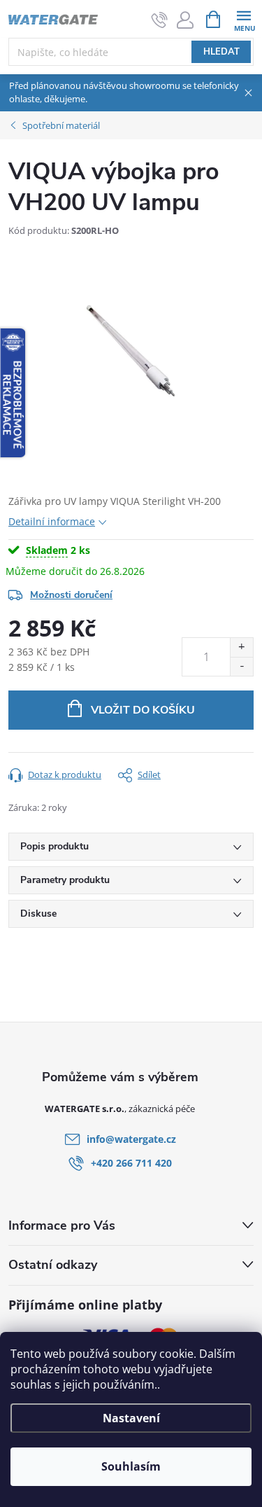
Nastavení (131, 1418)
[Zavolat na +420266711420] (159, 20)
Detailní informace (51, 521)
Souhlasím (131, 1466)
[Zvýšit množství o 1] (241, 647)
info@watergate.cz (131, 1139)
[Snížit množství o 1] (241, 666)
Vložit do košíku (143, 710)
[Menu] (243, 18)
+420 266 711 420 (131, 1162)
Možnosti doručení (71, 595)
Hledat (221, 52)
